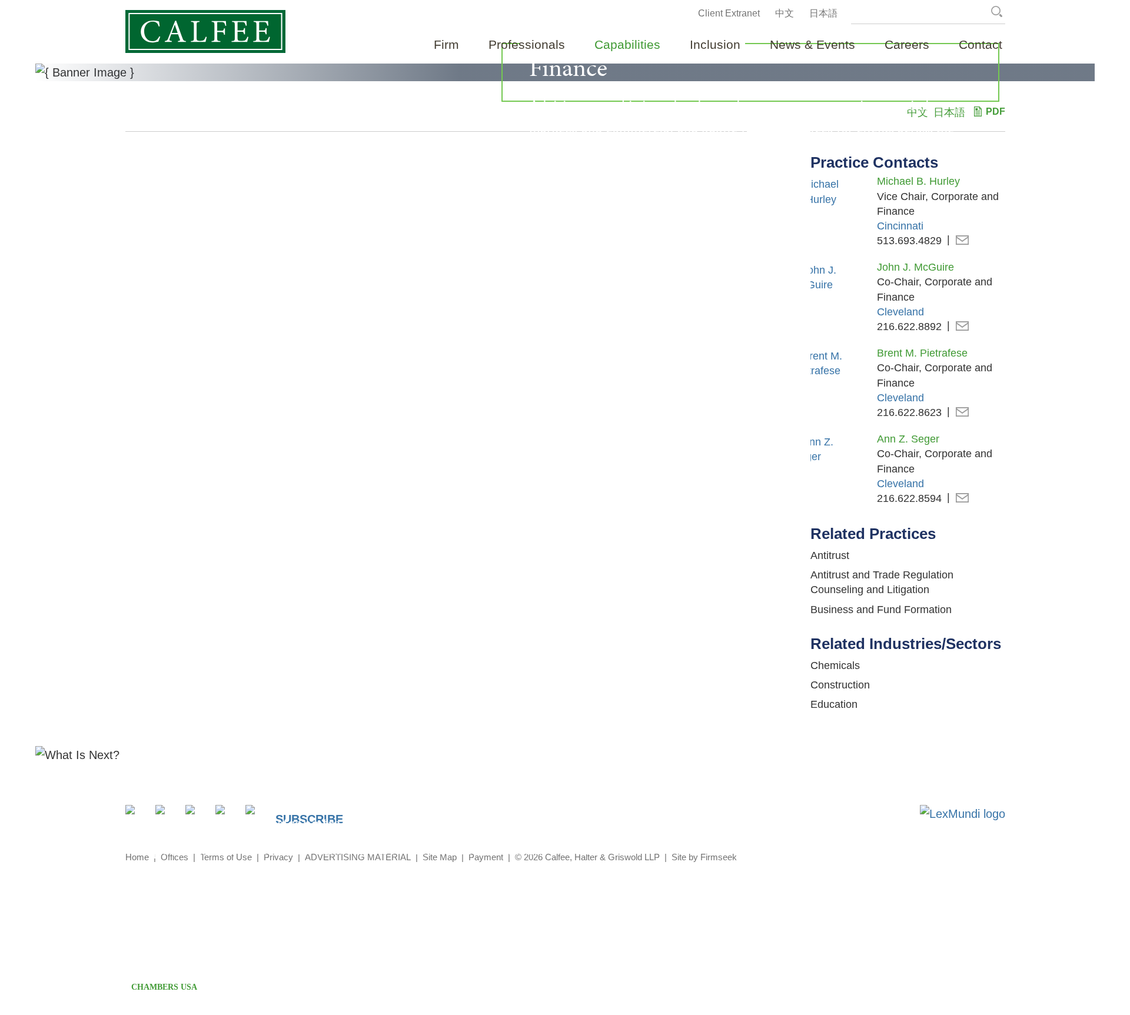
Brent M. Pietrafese (922, 353)
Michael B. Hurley (918, 181)
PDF (995, 112)
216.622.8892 (909, 326)
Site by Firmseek (704, 857)
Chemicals (835, 665)
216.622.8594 (909, 498)
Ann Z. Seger (908, 439)
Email (962, 241)
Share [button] (136, 816)
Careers (907, 44)
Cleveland (900, 312)
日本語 (823, 13)
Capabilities (627, 44)
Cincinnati (900, 226)
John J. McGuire (915, 267)
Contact (980, 44)
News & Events (812, 44)
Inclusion (715, 44)
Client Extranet (729, 13)
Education (834, 704)
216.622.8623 (909, 412)
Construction (840, 685)
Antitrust (829, 555)
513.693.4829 (909, 241)
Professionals (526, 44)
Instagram (226, 816)
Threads (256, 816)
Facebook (196, 816)
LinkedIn (166, 816)
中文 (784, 13)
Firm (446, 44)
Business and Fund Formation (881, 609)
